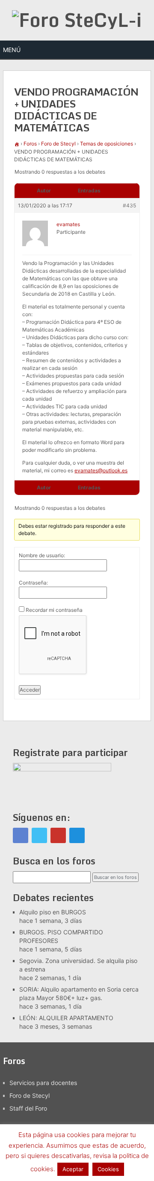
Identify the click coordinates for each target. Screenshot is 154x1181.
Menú (12, 49)
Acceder (30, 689)
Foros (30, 143)
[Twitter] (39, 835)
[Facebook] (20, 835)
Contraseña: (33, 582)
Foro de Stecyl (58, 143)
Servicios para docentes (43, 1082)
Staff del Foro (28, 1108)
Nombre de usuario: (42, 555)
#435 (129, 205)
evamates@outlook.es (100, 470)
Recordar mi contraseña (54, 610)
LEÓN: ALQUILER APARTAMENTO (66, 1017)
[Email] (77, 835)
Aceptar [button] (72, 1169)
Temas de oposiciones (106, 143)
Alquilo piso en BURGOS (52, 912)
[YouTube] (58, 835)
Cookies (108, 1169)
